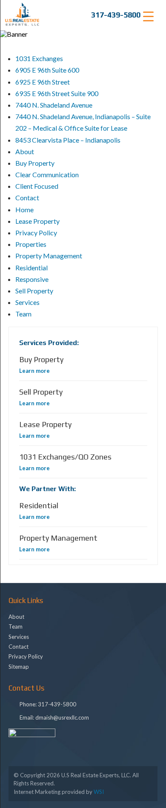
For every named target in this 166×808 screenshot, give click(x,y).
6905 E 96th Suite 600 (47, 70)
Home (24, 209)
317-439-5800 (115, 14)
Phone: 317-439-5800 (48, 704)
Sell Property (34, 291)
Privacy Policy (36, 232)
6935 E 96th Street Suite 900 (56, 93)
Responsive (32, 279)
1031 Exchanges (39, 58)
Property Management (48, 256)
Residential (31, 267)
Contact (27, 197)
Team (23, 314)
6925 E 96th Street (42, 82)
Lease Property (37, 221)
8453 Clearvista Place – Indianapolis (67, 140)
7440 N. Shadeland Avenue (53, 105)
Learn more (34, 370)
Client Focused (36, 186)
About (24, 151)
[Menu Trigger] (148, 15)
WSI (99, 791)
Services (27, 302)
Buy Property (34, 163)
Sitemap (19, 666)
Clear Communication (47, 174)
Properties (30, 244)
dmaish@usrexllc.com (62, 717)
